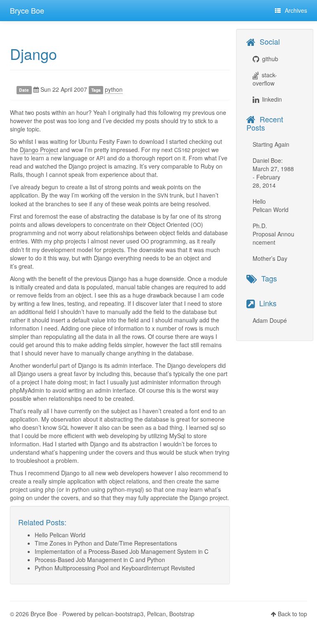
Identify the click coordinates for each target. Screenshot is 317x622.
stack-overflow (265, 79)
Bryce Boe (27, 10)
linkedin (272, 99)
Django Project (39, 149)
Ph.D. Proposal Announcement (273, 234)
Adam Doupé (270, 320)
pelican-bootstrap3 (119, 614)
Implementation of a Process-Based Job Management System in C (121, 551)
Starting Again (271, 144)
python (114, 89)
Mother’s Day (270, 258)
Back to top (292, 614)
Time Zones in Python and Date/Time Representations (106, 543)
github (270, 59)
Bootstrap (181, 614)
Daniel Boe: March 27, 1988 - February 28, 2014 (273, 172)
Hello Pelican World (60, 535)
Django (33, 53)
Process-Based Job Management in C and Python (100, 559)
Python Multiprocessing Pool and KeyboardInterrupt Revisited (115, 568)
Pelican (156, 614)
